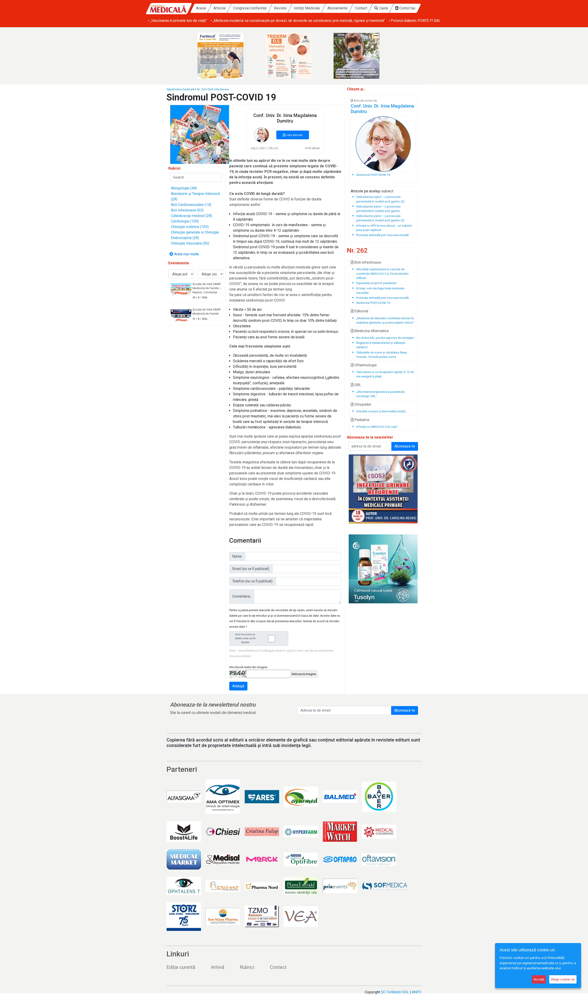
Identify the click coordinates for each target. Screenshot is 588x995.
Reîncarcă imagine (304, 674)
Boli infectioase (218, 89)
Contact (361, 8)
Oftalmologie (365, 365)
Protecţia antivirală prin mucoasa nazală (382, 297)
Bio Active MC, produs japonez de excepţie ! (385, 337)
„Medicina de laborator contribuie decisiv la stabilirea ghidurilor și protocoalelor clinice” (385, 320)
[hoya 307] (362, 56)
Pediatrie (361, 420)
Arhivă (217, 967)
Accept (539, 979)
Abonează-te (404, 710)
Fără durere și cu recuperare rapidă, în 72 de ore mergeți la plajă (385, 374)
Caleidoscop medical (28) (191, 216)
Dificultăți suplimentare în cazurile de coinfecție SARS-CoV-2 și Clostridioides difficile (382, 274)
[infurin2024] (383, 489)
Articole (219, 8)
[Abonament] (200, 134)
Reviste (280, 8)
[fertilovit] (226, 56)
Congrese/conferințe (250, 8)
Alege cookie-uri (563, 979)
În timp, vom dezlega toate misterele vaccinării (380, 290)
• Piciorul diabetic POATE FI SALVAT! (418, 20)
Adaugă (238, 686)
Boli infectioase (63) (187, 210)
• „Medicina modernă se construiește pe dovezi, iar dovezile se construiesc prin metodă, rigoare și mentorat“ (298, 20)
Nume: (237, 556)
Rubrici (247, 967)
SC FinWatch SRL (395, 992)
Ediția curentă (181, 967)
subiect (387, 191)
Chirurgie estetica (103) (190, 227)
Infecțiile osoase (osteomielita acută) (381, 411)
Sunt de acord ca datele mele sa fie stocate (245, 638)
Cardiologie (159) (185, 221)
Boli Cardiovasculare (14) (191, 204)
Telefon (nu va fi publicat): (252, 581)
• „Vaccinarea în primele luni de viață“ (177, 20)
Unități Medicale (307, 8)
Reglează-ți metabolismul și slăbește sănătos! (380, 345)
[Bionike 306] (294, 56)
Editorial (360, 311)
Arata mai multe (186, 254)
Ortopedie (362, 404)
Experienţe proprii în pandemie (376, 283)
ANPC (416, 992)
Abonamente (337, 8)
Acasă (201, 8)
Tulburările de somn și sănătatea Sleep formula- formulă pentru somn (381, 355)
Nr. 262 (201, 89)
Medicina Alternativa (371, 331)
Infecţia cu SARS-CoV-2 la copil (376, 426)
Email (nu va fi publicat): (251, 569)
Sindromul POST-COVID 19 (373, 303)
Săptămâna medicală (180, 89)
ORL (357, 385)
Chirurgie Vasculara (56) (190, 243)
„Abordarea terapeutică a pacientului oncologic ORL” (380, 394)
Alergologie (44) (184, 188)
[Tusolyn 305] (383, 569)
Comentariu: (241, 596)
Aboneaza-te (404, 446)
